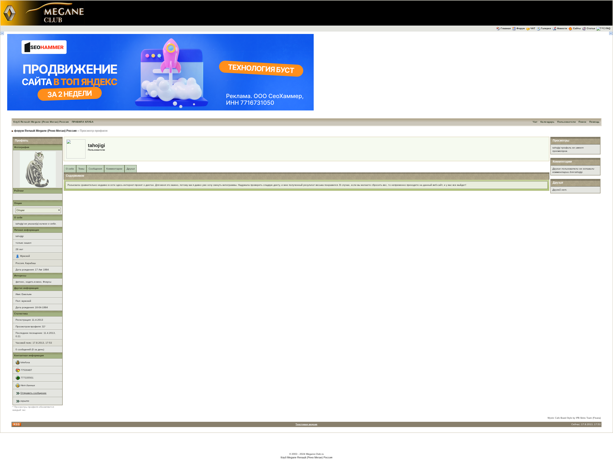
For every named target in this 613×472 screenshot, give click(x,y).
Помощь (594, 122)
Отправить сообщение (33, 393)
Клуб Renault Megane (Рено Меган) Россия (41, 122)
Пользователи (566, 122)
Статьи (591, 28)
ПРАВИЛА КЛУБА (83, 122)
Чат (535, 122)
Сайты (577, 28)
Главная (506, 28)
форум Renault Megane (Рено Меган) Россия (45, 130)
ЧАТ (532, 28)
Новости (562, 28)
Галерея (546, 28)
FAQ (608, 28)
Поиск (582, 122)
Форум (521, 28)
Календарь (547, 122)
